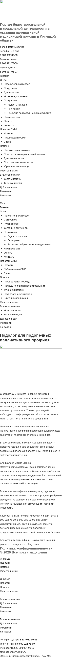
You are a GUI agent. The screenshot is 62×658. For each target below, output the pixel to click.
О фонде (5, 558)
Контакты (9, 125)
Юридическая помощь (16, 166)
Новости (8, 133)
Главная (4, 75)
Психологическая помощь (18, 162)
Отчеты (8, 121)
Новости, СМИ (8, 129)
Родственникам (9, 170)
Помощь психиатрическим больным (24, 154)
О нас (3, 80)
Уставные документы (16, 96)
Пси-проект (13, 108)
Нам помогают (12, 117)
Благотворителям (10, 174)
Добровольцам (8, 187)
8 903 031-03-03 (25, 647)
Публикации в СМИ (15, 137)
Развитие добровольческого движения (29, 112)
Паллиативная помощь (17, 150)
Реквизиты (6, 191)
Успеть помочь (12, 178)
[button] (31, 203)
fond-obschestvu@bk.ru (13, 651)
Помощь (4, 145)
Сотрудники (10, 88)
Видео (7, 141)
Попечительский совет (17, 83)
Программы (10, 100)
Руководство (11, 92)
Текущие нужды (13, 183)
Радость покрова (17, 104)
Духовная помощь (14, 158)
